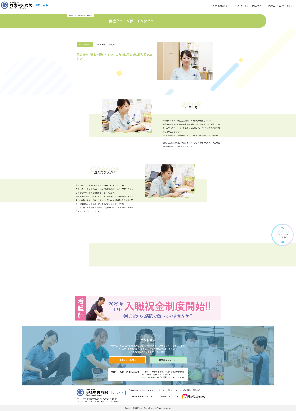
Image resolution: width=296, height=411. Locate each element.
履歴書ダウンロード (168, 360)
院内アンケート (258, 5)
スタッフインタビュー (240, 5)
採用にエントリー (127, 360)
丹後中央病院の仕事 (221, 5)
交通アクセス (166, 396)
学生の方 (281, 5)
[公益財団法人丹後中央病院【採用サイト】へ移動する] (70, 15)
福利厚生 (271, 5)
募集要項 (290, 5)
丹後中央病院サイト (140, 396)
